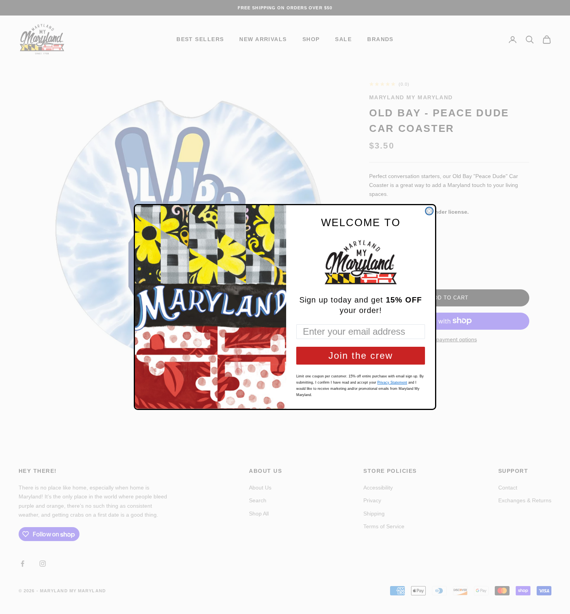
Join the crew (360, 355)
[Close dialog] (429, 211)
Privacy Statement (392, 382)
